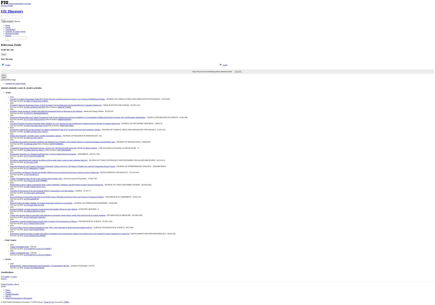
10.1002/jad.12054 (30, 144)
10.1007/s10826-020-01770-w (35, 187)
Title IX (8, 296)
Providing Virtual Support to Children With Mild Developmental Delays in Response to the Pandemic (46, 111)
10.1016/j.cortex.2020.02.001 (34, 193)
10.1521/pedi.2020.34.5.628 (34, 205)
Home (7, 25)
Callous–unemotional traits (19, 253)
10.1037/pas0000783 (31, 199)
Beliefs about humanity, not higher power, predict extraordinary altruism (35, 136)
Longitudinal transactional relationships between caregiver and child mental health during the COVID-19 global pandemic (53, 148)
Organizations (10, 29)
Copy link (238, 72)
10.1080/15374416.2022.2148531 (36, 101)
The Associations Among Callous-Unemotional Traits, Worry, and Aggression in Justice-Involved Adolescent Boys (51, 228)
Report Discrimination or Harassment (18, 298)
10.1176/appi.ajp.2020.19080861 (35, 181)
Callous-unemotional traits (19, 247)
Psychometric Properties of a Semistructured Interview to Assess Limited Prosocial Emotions (43, 154)
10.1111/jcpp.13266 (31, 162)
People (7, 27)
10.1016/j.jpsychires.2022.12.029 (36, 126)
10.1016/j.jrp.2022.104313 (33, 138)
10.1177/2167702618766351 (34, 230)
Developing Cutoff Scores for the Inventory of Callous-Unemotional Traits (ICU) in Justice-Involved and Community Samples (55, 130)
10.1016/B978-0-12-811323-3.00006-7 (38, 249)
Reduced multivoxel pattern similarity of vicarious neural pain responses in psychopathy (41, 203)
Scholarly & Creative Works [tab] (15, 84)
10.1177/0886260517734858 (34, 168)
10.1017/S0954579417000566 (35, 236)
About (7, 290)
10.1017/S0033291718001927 (35, 217)
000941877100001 (64, 107)
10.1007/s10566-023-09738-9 (34, 107)
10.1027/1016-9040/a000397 (34, 268)
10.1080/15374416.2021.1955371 (36, 132)
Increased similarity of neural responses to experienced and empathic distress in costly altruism (43, 209)
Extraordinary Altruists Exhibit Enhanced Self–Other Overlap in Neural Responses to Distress (43, 221)
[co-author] (5, 277)
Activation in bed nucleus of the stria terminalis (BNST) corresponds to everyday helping (42, 191)
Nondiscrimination (12, 294)
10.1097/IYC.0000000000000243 (36, 113)
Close (4, 54)
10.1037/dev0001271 (31, 174)
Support (8, 36)
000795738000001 (56, 144)
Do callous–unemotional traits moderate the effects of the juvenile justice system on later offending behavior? (49, 160)
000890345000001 (64, 119)
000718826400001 (64, 150)
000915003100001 (67, 126)
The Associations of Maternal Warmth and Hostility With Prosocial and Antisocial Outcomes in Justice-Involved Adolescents (54, 172)
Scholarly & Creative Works (15, 32)
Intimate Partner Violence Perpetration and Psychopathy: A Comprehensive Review (39, 266)
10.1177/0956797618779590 (34, 223)
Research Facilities (12, 34)
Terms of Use (49, 302)
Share (4, 77)
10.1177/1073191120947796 (34, 156)
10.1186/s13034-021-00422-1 (34, 150)
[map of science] (7, 284)
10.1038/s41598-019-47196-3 (34, 211)
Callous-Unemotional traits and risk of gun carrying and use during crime (36, 179)
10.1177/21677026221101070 (34, 119)
